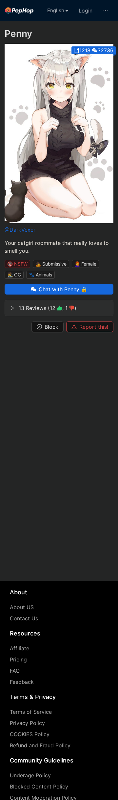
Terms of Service (31, 712)
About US (22, 607)
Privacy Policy (27, 723)
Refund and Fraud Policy (40, 745)
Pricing (18, 659)
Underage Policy (30, 775)
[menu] (59, 10)
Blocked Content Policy (39, 786)
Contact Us (24, 618)
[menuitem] (19, 10)
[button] (59, 308)
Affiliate (19, 648)
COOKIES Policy (29, 734)
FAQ (15, 670)
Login (85, 10)
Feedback (22, 682)
